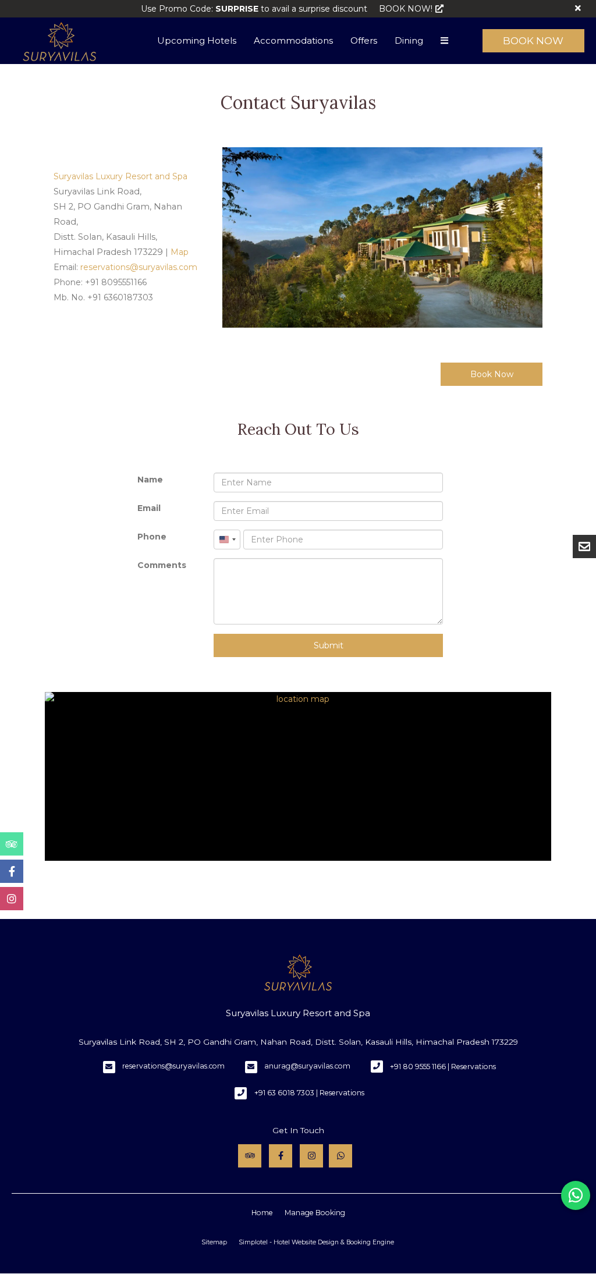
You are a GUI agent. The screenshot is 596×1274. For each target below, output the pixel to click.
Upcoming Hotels (196, 40)
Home (262, 1212)
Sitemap (214, 1242)
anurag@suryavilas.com (307, 1066)
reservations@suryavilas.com (173, 1066)
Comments (161, 565)
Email (149, 508)
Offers (363, 40)
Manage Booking (315, 1212)
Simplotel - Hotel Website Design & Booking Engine (316, 1242)
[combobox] (227, 539)
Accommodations (293, 40)
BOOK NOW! (405, 8)
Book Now (533, 41)
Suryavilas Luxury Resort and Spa (120, 176)
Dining (409, 40)
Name (150, 479)
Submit (328, 645)
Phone (151, 536)
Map (180, 252)
